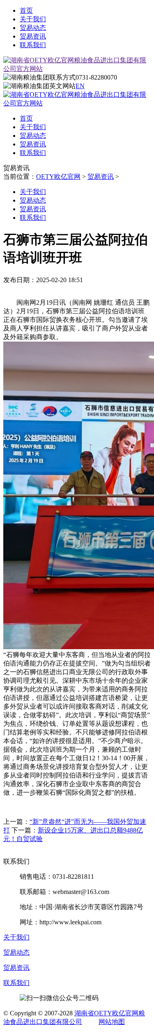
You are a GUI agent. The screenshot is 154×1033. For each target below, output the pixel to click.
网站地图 (112, 1021)
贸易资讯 (33, 36)
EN (80, 85)
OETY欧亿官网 (58, 176)
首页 (26, 10)
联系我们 (33, 44)
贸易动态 (33, 27)
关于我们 (33, 19)
